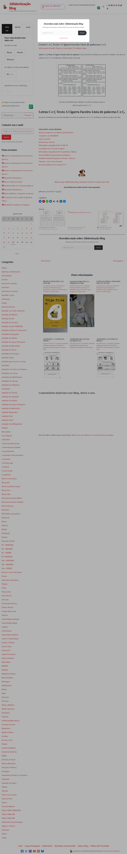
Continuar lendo (63, 38)
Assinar (82, 33)
